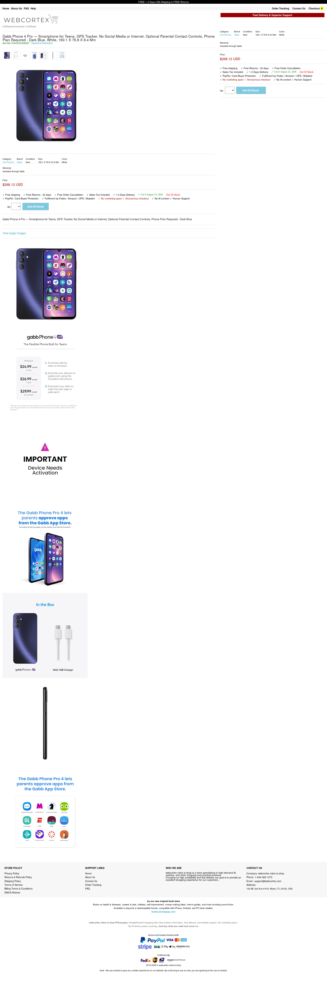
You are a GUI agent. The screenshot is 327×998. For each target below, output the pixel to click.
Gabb (19, 162)
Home (6, 8)
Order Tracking (280, 8)
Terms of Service (13, 884)
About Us (16, 8)
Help (33, 8)
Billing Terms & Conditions (18, 888)
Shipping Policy (12, 881)
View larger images (14, 233)
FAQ (26, 8)
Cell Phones (8, 162)
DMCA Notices (12, 892)
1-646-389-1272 (263, 877)
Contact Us (298, 8)
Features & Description (42, 43)
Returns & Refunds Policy (18, 877)
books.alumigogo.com (163, 911)
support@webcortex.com (267, 881)
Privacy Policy (11, 873)
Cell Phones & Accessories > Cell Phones (19, 26)
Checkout (314, 8)
